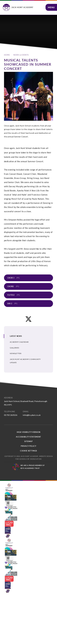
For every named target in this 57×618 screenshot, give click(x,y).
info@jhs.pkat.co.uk (32, 415)
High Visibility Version (28, 432)
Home (7, 55)
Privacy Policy (28, 446)
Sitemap (28, 441)
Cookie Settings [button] (28, 451)
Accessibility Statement (28, 437)
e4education (36, 459)
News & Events (20, 55)
